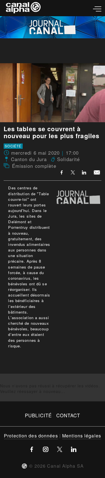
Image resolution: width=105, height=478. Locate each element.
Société (13, 146)
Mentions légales (81, 435)
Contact (68, 415)
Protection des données (31, 435)
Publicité (38, 415)
